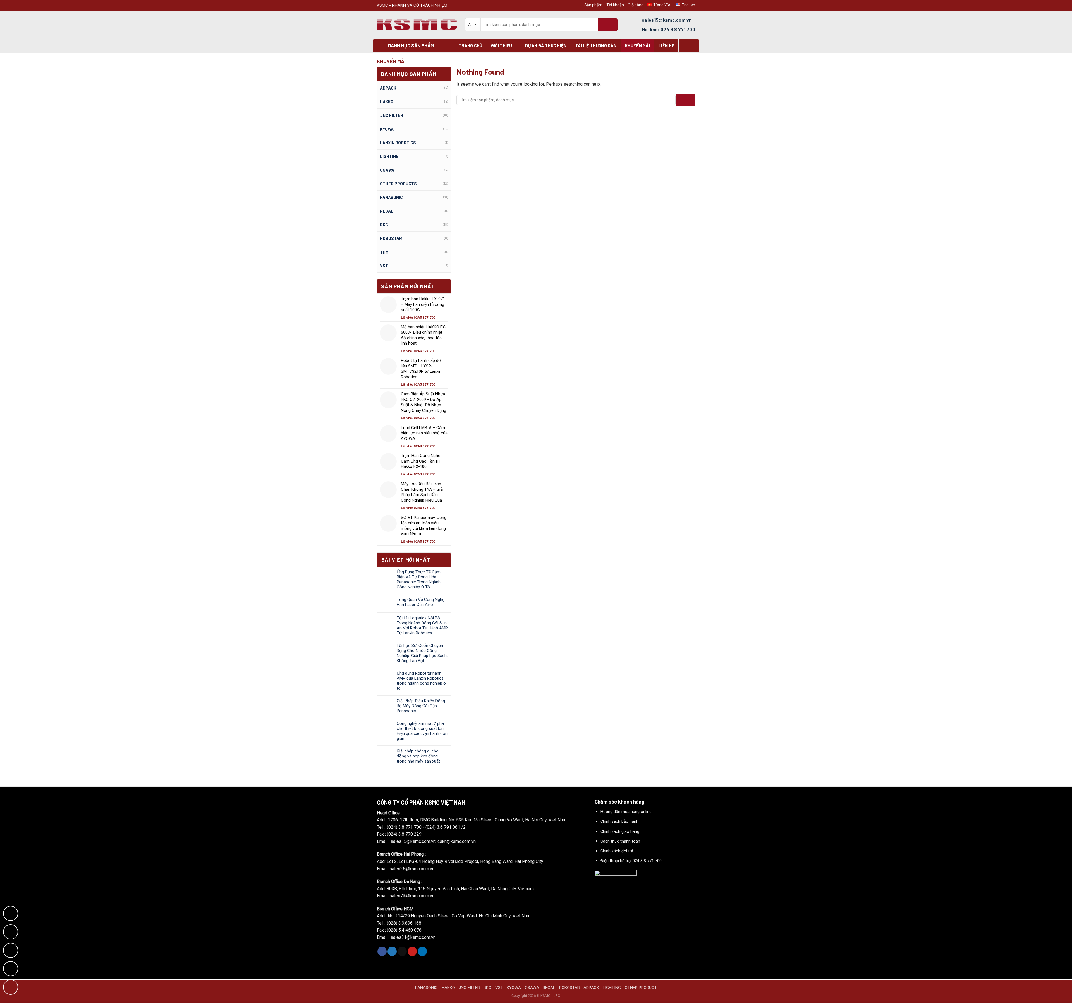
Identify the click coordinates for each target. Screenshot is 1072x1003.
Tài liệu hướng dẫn (595, 45)
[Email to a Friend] (402, 951)
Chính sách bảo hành (619, 821)
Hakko (386, 101)
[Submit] (608, 24)
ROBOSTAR (391, 238)
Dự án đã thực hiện (545, 45)
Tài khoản (615, 4)
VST (384, 265)
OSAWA (387, 169)
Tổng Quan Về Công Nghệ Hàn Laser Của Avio (420, 602)
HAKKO (448, 987)
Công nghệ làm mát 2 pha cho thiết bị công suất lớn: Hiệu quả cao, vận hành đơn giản (422, 731)
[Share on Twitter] (392, 951)
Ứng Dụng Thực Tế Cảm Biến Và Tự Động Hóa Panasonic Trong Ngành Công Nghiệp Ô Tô (419, 579)
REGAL (386, 210)
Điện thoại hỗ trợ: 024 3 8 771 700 (631, 860)
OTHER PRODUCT (641, 987)
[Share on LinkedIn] (422, 951)
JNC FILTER (391, 115)
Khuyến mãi (637, 45)
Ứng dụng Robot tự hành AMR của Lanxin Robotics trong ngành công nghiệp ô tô (421, 681)
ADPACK (388, 87)
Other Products (398, 183)
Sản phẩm (593, 4)
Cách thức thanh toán (620, 841)
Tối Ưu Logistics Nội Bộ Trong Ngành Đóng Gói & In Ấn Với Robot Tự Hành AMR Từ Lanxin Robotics (422, 625)
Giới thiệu (501, 45)
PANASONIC (426, 987)
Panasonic (391, 197)
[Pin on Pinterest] (412, 951)
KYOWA (387, 128)
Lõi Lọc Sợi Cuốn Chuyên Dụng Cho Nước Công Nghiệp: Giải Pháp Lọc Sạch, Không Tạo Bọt (422, 653)
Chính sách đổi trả (616, 851)
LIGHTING (389, 156)
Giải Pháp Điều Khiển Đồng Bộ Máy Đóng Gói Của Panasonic (421, 705)
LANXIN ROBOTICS (398, 142)
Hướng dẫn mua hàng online (626, 811)
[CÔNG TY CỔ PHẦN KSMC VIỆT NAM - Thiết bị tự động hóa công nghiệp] (417, 25)
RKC (384, 224)
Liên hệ (666, 45)
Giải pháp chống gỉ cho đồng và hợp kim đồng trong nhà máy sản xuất (418, 756)
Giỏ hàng (635, 4)
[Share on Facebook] (382, 951)
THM (384, 251)
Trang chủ (470, 45)
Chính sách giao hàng (619, 831)
